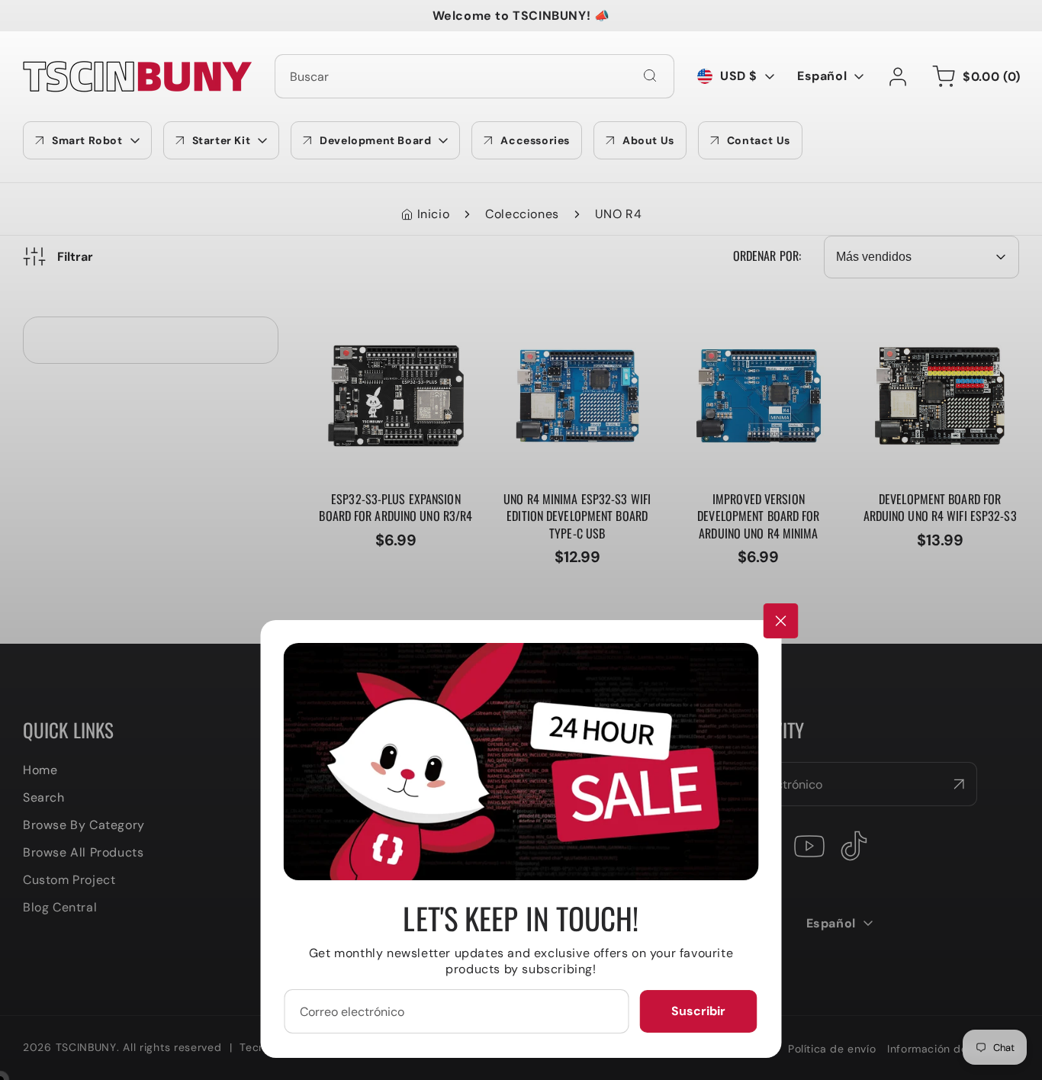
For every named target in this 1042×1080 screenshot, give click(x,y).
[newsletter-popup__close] (781, 620)
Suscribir (698, 1011)
